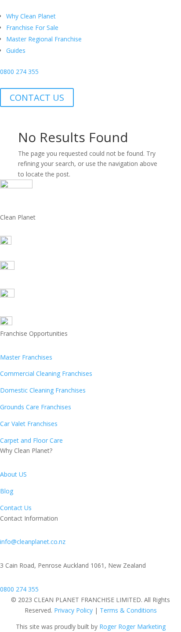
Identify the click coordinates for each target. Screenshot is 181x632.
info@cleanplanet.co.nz (32, 541)
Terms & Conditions (128, 610)
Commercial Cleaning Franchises (46, 373)
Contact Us (16, 507)
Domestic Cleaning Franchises (43, 390)
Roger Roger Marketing (132, 626)
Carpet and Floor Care (31, 440)
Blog (6, 491)
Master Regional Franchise (44, 39)
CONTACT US (37, 97)
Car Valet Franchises (29, 423)
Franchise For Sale (32, 27)
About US (13, 474)
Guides (15, 50)
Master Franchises (26, 357)
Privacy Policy (73, 610)
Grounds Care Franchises (35, 407)
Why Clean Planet (31, 16)
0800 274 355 (19, 71)
